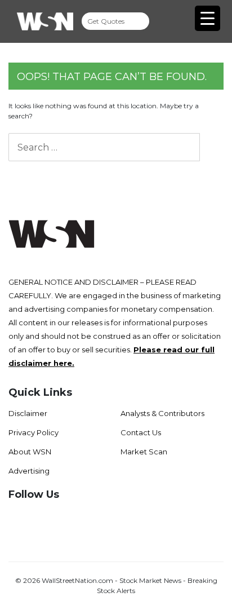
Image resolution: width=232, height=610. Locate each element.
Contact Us (141, 432)
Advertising (29, 470)
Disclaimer (27, 413)
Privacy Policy (33, 432)
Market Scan (144, 451)
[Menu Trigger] (207, 18)
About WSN (29, 451)
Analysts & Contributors (162, 413)
